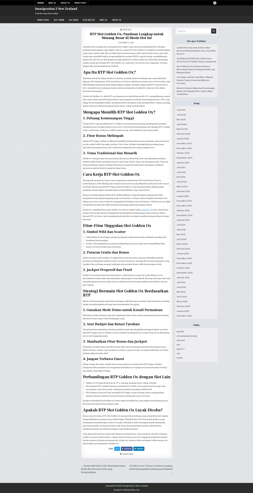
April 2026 (182, 124)
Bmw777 (181, 349)
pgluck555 (146, 210)
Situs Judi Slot (89, 19)
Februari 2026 (183, 134)
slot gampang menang (187, 336)
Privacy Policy (80, 2)
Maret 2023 (182, 301)
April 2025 (182, 182)
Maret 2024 (182, 244)
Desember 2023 (184, 258)
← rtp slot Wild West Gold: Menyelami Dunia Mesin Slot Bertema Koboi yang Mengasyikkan (103, 469)
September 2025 (185, 158)
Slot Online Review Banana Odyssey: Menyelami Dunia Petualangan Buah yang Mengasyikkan (196, 69)
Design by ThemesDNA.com (126, 490)
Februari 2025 (183, 191)
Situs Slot (127, 29)
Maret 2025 (182, 186)
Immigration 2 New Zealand (56, 9)
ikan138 (180, 331)
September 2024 (184, 215)
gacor (130, 454)
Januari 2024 (183, 253)
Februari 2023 (183, 306)
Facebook (127, 448)
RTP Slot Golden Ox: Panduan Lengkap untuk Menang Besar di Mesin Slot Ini (127, 36)
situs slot (181, 340)
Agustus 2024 (183, 220)
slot (178, 345)
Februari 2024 (183, 249)
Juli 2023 (181, 282)
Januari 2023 (183, 311)
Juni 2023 (181, 287)
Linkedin (140, 448)
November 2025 (184, 148)
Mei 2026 (181, 119)
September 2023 (185, 273)
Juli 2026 (181, 110)
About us (52, 2)
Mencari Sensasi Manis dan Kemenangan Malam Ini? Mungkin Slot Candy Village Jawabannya (196, 91)
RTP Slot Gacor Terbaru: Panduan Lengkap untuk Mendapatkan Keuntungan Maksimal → (150, 469)
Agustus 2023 (183, 277)
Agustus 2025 (183, 163)
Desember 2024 (184, 201)
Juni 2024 (181, 230)
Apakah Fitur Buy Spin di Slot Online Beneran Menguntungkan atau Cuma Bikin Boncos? (196, 51)
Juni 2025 (181, 172)
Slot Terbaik (59, 19)
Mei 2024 (181, 234)
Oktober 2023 (183, 268)
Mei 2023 (181, 292)
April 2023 (182, 297)
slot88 (179, 358)
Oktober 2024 (183, 210)
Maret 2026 (182, 129)
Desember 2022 (184, 316)
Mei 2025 (181, 177)
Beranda (40, 2)
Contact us (65, 2)
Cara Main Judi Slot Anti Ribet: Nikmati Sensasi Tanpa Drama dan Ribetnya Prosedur (195, 80)
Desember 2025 (184, 143)
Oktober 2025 (183, 153)
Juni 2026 (181, 115)
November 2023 (184, 263)
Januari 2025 (183, 196)
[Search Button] (214, 3)
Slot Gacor (73, 19)
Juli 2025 (181, 167)
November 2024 (184, 206)
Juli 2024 (181, 225)
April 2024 (182, 239)
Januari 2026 (183, 139)
